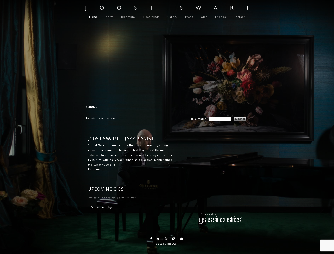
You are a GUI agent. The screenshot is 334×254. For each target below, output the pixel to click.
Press (189, 17)
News (110, 17)
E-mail (200, 118)
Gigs (204, 17)
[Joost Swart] (167, 8)
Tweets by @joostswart (102, 118)
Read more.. (96, 169)
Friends (220, 17)
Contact (239, 17)
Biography (128, 17)
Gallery (172, 17)
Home (93, 17)
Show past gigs (102, 207)
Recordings (151, 17)
